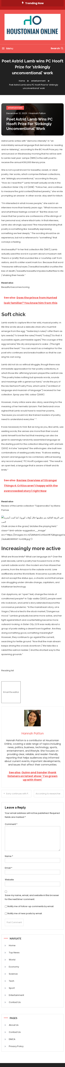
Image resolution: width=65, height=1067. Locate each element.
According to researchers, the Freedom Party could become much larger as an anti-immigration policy (50, 793)
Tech (11, 980)
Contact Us (15, 1002)
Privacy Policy (16, 1046)
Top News (14, 952)
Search (55, 48)
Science (13, 973)
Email (8, 867)
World (12, 959)
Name (9, 856)
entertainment (15, 107)
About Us (13, 1025)
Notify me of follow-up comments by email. (31, 906)
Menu (9, 48)
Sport (12, 988)
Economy (14, 966)
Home (12, 945)
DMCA (12, 1039)
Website (9, 879)
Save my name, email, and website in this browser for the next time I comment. (32, 897)
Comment (11, 824)
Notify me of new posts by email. (25, 913)
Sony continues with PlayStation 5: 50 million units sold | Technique (18, 793)
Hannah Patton (38, 113)
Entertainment (16, 995)
